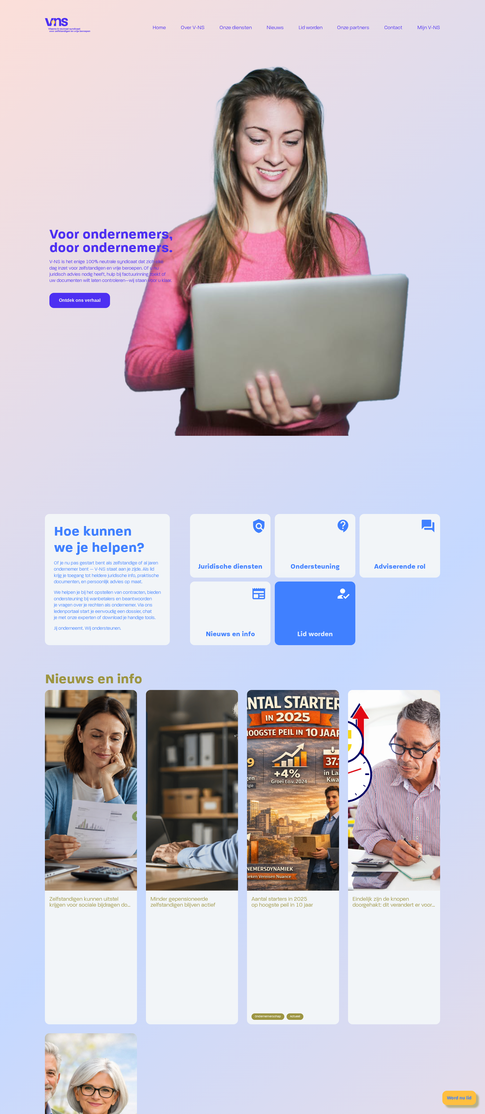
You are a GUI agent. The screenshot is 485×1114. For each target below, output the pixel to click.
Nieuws (275, 27)
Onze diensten (235, 27)
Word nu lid (459, 1098)
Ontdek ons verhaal (79, 300)
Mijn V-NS (428, 27)
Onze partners (353, 27)
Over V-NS (193, 27)
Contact (393, 27)
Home (159, 27)
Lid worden (310, 27)
